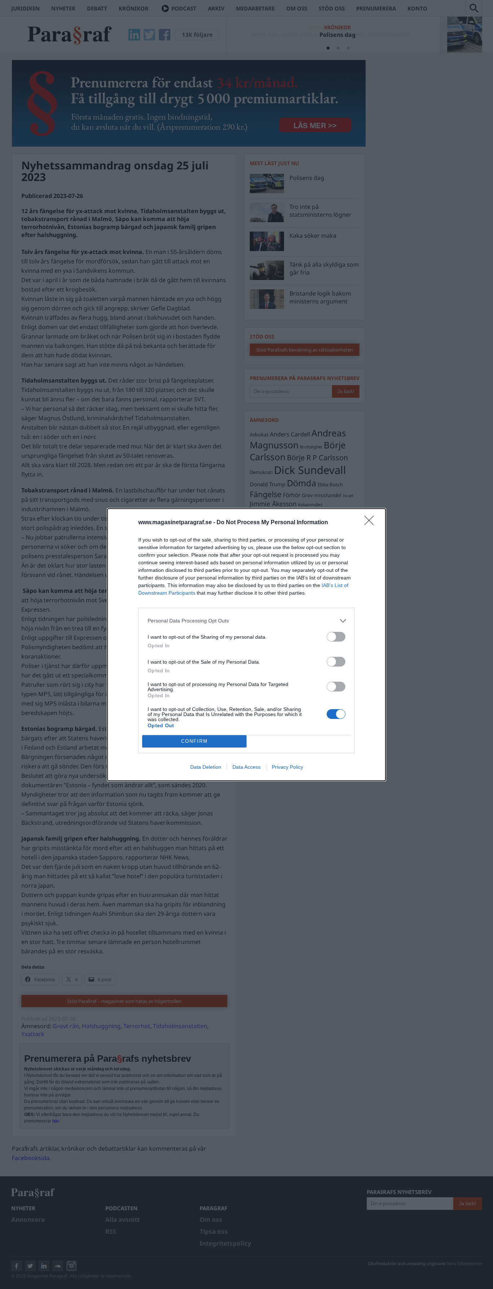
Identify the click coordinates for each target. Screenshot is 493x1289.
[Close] (371, 523)
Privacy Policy (287, 767)
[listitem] (246, 621)
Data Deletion (205, 767)
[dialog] (246, 645)
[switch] (336, 637)
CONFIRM (194, 741)
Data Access (246, 767)
